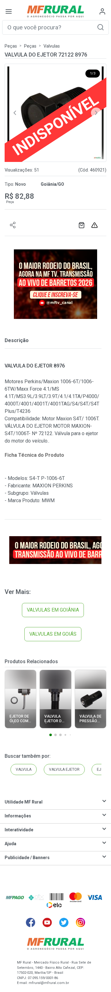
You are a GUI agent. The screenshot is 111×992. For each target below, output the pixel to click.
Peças (11, 46)
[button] (100, 27)
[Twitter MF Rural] (64, 922)
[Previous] (15, 113)
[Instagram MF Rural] (80, 922)
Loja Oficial (82, 225)
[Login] (102, 11)
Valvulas (51, 46)
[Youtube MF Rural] (47, 922)
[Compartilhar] (13, 225)
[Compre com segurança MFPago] (15, 897)
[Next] (96, 113)
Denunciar (95, 225)
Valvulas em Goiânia (53, 610)
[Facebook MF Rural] (30, 922)
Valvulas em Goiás (52, 634)
